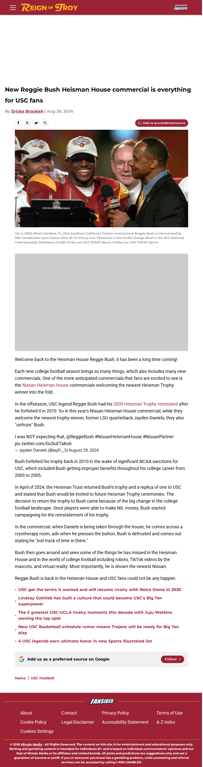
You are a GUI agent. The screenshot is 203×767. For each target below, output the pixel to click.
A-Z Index (165, 722)
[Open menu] (13, 7)
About (26, 713)
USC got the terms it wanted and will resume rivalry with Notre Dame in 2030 (99, 589)
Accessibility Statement (125, 722)
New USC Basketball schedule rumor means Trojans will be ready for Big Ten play (98, 629)
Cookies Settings (36, 731)
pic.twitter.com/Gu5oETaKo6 (43, 443)
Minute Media (31, 744)
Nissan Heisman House (45, 385)
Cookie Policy (33, 722)
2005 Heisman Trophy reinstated (145, 404)
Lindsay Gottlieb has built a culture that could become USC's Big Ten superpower (90, 601)
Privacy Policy (115, 713)
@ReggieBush (80, 436)
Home (20, 678)
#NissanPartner (158, 436)
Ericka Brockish (27, 111)
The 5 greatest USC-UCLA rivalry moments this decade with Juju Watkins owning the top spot (95, 615)
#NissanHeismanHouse (118, 436)
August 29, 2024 (84, 450)
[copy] (45, 122)
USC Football (42, 678)
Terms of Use (169, 713)
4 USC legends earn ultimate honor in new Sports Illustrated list (85, 641)
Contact (69, 713)
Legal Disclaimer (77, 722)
